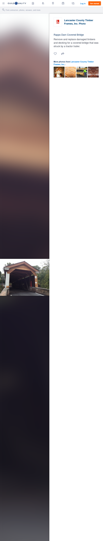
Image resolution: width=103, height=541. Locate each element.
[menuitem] (33, 3)
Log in (83, 3)
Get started (94, 3)
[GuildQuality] (17, 3)
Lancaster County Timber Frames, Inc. (74, 63)
